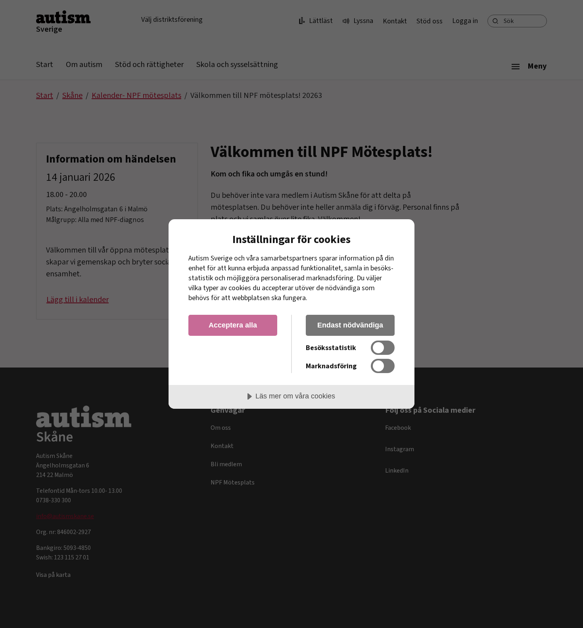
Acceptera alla (233, 325)
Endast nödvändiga (350, 325)
